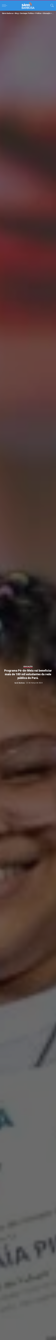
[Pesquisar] (51, 5)
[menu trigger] (5, 5)
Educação (28, 667)
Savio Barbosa (19, 683)
